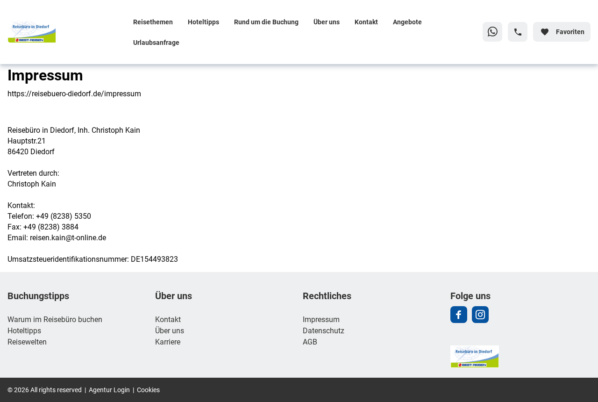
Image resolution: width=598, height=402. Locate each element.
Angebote (407, 21)
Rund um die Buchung (266, 21)
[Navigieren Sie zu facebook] (458, 314)
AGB (310, 341)
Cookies (148, 389)
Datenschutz (323, 330)
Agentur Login (109, 389)
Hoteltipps (203, 21)
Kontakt (366, 21)
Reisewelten (27, 341)
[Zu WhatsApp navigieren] (492, 32)
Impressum (321, 319)
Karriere (167, 341)
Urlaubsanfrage (156, 42)
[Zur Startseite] (66, 32)
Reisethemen (153, 21)
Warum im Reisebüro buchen (54, 319)
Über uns (326, 21)
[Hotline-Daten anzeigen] (517, 32)
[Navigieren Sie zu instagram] (480, 314)
